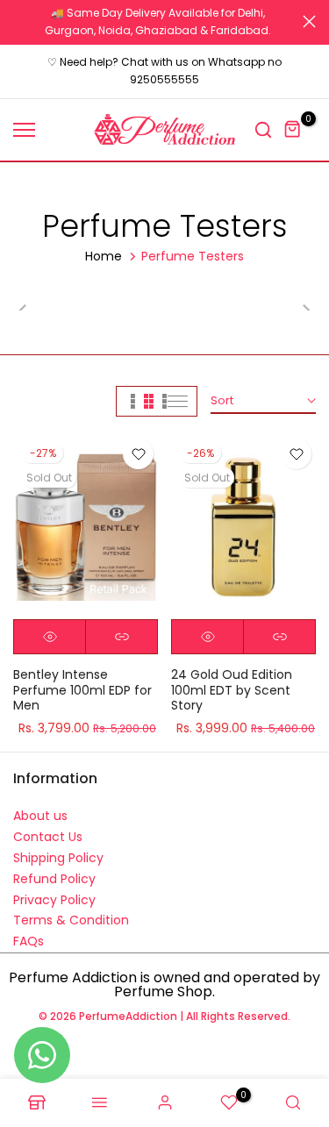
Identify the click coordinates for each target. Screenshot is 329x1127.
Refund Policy (54, 879)
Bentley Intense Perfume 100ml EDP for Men (82, 690)
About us (40, 815)
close (309, 21)
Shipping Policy (58, 858)
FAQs (28, 941)
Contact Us (47, 836)
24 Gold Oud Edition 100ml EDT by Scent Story (231, 690)
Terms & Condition (71, 920)
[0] (293, 129)
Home (103, 256)
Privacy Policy (54, 900)
